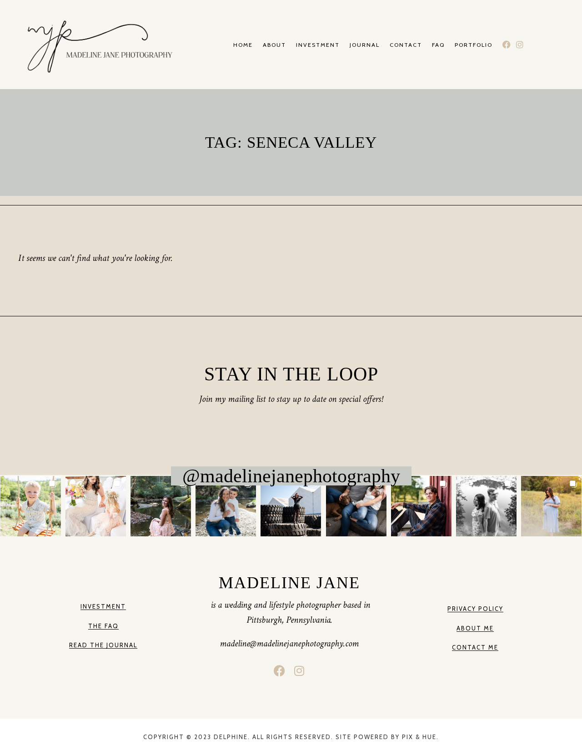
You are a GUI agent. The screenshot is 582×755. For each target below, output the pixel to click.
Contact (406, 45)
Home (243, 45)
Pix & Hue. (420, 736)
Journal (365, 45)
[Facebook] (506, 44)
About (274, 45)
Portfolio (473, 45)
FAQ (438, 45)
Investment (318, 45)
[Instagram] (519, 44)
